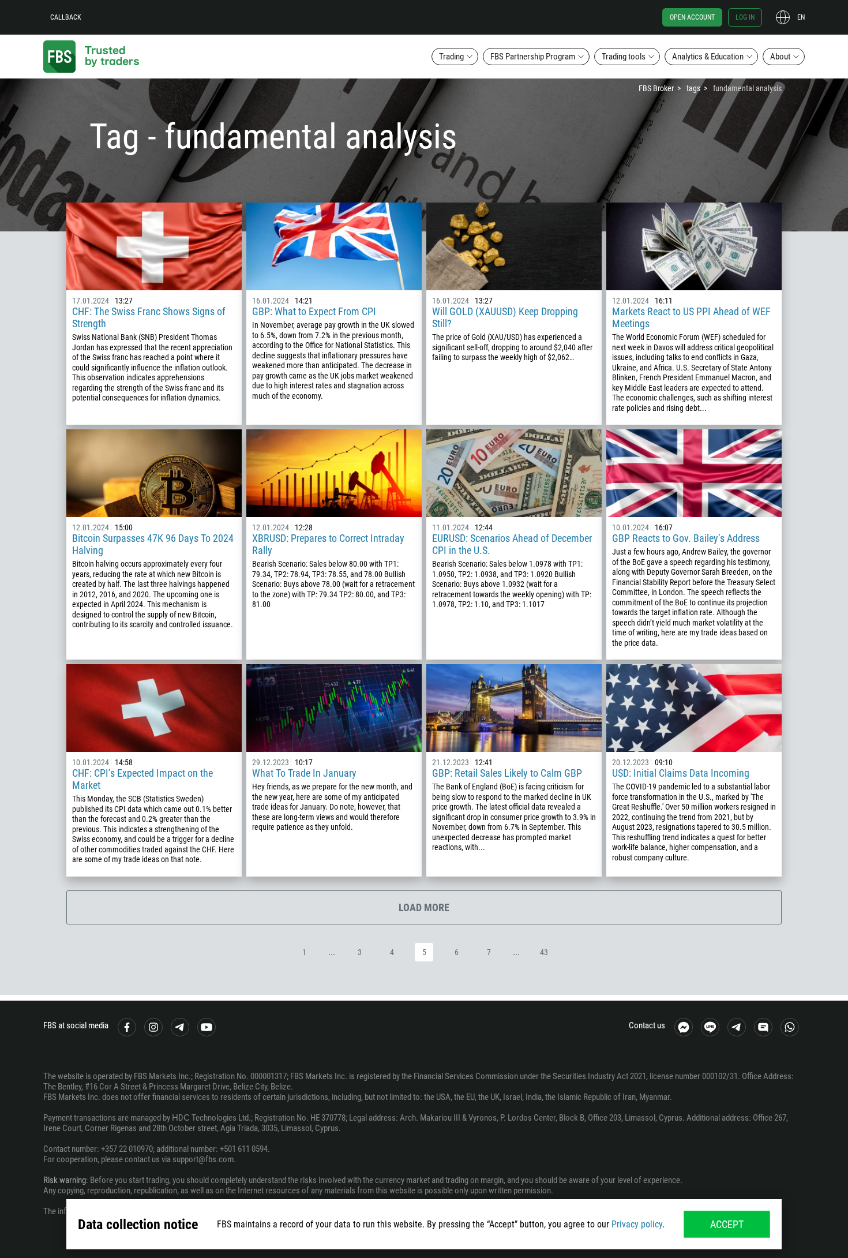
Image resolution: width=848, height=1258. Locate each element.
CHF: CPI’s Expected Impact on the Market (142, 779)
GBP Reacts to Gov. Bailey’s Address (687, 538)
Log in (745, 17)
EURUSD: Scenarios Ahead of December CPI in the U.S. (512, 544)
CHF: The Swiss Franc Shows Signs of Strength (149, 317)
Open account (692, 17)
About (780, 56)
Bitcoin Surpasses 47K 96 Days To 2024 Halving (153, 544)
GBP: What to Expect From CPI (314, 311)
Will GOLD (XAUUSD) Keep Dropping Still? (505, 317)
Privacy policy (636, 1224)
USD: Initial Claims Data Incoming (680, 773)
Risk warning (64, 1180)
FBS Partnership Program (532, 56)
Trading (451, 56)
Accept (727, 1224)
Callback (65, 17)
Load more (424, 907)
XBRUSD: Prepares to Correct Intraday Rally (328, 544)
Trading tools (624, 56)
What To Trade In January (304, 773)
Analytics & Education (708, 56)
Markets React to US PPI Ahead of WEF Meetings (691, 317)
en (801, 17)
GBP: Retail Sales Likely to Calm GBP (507, 773)
